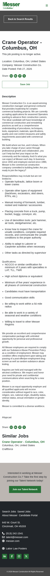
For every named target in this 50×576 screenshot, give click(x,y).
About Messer (10, 515)
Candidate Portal (28, 515)
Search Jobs (9, 511)
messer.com (12, 541)
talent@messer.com (17, 537)
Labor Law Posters (16, 548)
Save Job (25, 84)
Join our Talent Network (25, 489)
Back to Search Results (20, 19)
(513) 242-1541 (14, 533)
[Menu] (47, 5)
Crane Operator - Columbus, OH (23, 441)
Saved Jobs (23, 511)
